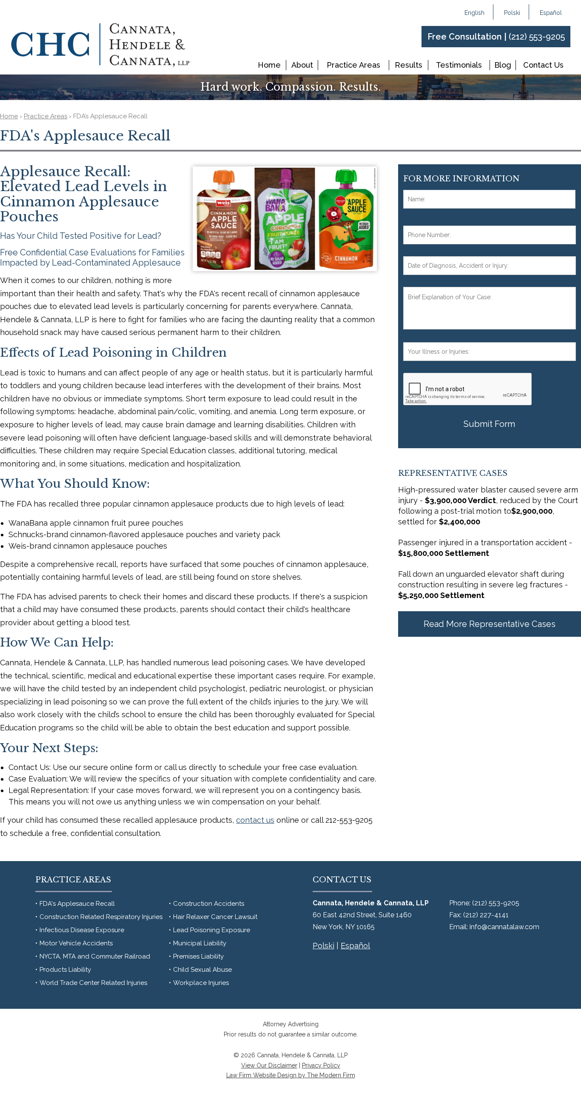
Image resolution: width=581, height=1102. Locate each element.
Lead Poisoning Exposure (211, 930)
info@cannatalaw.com (504, 927)
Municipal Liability (199, 943)
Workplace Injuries (201, 983)
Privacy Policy (321, 1065)
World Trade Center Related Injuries (93, 983)
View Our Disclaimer (269, 1065)
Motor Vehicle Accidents (76, 943)
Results (408, 64)
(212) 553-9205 (537, 36)
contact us (255, 820)
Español (551, 12)
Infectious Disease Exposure (82, 930)
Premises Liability (198, 956)
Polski (512, 12)
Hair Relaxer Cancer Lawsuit (215, 917)
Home (269, 64)
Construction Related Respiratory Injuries (101, 917)
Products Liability (65, 969)
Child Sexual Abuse (202, 969)
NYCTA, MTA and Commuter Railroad (95, 956)
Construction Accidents (208, 903)
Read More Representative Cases (489, 624)
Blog (502, 64)
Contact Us (543, 64)
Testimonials (459, 64)
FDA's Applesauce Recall (77, 903)
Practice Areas (353, 64)
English (474, 12)
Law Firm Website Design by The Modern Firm (290, 1075)
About (302, 64)
